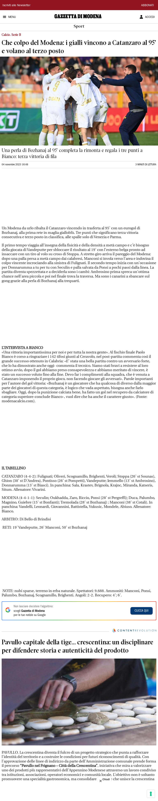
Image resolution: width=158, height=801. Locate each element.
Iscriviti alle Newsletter (16, 5)
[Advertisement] (32, 199)
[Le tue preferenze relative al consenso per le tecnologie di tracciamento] (151, 794)
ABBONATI (147, 5)
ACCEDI (150, 17)
